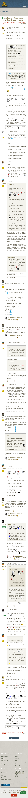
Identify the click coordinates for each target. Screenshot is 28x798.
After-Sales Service (6, 779)
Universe (3, 758)
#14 (24, 609)
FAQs (16, 756)
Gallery (3, 764)
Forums (4, 22)
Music (16, 760)
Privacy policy (4, 776)
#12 (24, 521)
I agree (23, 792)
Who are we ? (4, 772)
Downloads (18, 762)
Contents (3, 762)
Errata (16, 764)
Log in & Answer (14, 738)
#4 (24, 180)
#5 (24, 280)
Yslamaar (4, 183)
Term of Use (4, 774)
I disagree (14, 795)
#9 (24, 414)
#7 (24, 342)
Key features (4, 760)
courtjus (4, 388)
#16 (24, 676)
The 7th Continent (11, 22)
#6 (24, 325)
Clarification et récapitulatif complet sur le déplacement (13, 18)
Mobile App (18, 766)
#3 (24, 161)
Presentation (4, 756)
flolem (3, 30)
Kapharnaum (4, 165)
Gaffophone (4, 135)
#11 (24, 499)
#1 (24, 27)
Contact (3, 778)
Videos (17, 758)
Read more (16, 792)
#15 (24, 634)
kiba (3, 284)
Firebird (4, 524)
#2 (24, 131)
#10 (24, 465)
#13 (24, 563)
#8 (24, 384)
